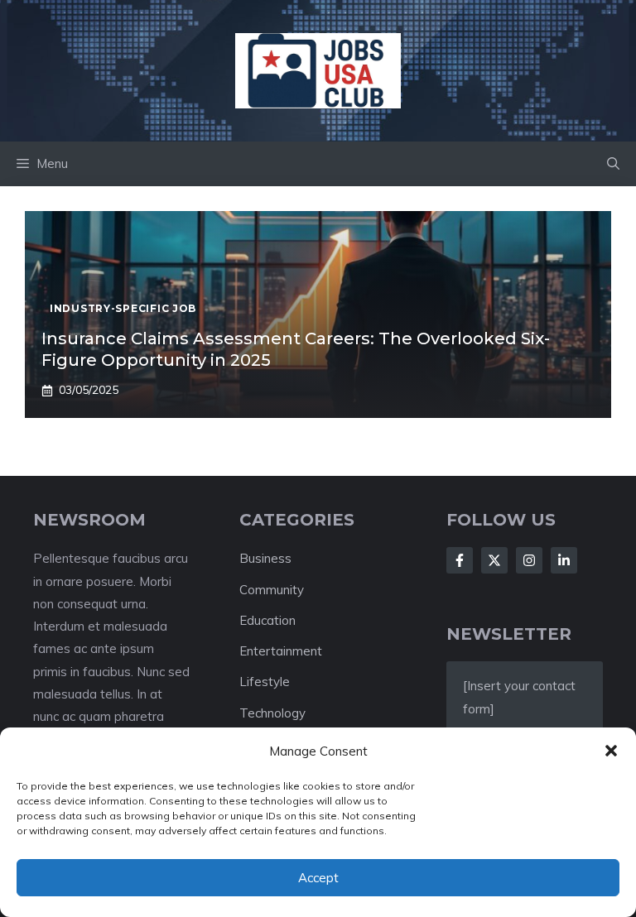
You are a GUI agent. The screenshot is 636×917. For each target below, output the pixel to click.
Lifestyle (264, 681)
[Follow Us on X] (494, 560)
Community (271, 590)
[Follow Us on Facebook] (459, 560)
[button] (611, 750)
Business (265, 558)
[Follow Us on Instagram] (529, 560)
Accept (318, 878)
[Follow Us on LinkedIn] (564, 560)
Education (267, 620)
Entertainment (280, 651)
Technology (272, 713)
